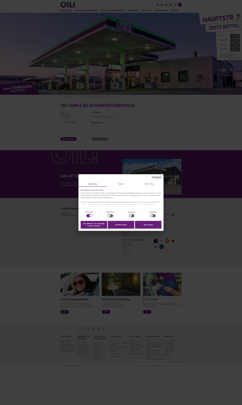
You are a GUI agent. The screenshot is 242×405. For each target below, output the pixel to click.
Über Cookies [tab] (149, 184)
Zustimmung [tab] (92, 184)
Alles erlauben (148, 224)
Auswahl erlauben (121, 224)
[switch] (110, 215)
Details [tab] (121, 184)
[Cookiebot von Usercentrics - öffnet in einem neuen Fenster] (153, 177)
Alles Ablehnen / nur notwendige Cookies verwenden (94, 225)
